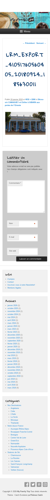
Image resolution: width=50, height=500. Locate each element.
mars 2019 (12, 358)
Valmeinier (15, 467)
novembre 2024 (14, 311)
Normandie (15, 444)
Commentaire (15, 183)
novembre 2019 (14, 352)
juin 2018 (11, 379)
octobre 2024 (13, 314)
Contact (11, 282)
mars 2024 (12, 323)
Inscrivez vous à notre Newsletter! (21, 285)
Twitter (33, 484)
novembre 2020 (14, 338)
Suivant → (41, 43)
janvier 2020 (12, 347)
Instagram (45, 484)
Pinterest (39, 484)
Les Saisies (15, 461)
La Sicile (14, 417)
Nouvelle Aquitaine (18, 446)
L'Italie (13, 414)
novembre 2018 (14, 370)
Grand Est (15, 441)
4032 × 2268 (30, 99)
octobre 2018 (13, 373)
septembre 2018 (14, 376)
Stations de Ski (14, 452)
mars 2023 (12, 329)
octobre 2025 (13, 308)
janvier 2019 (12, 364)
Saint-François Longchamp (21, 464)
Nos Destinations (14, 405)
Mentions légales (14, 288)
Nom (11, 223)
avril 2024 (11, 320)
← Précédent (29, 43)
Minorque (14, 420)
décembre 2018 (14, 367)
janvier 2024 (12, 326)
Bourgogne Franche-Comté (21, 432)
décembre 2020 (14, 335)
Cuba (13, 411)
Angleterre (15, 408)
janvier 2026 (12, 305)
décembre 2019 (14, 349)
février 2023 (12, 332)
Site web (12, 251)
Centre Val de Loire (18, 438)
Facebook (26, 484)
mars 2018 (12, 388)
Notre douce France (15, 426)
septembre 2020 (14, 341)
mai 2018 (11, 382)
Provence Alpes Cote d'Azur (22, 449)
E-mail (11, 237)
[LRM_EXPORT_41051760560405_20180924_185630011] (25, 134)
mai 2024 (11, 317)
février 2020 (12, 344)
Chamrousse (16, 455)
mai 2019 (11, 355)
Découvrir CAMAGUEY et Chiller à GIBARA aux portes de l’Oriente (24, 102)
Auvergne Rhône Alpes (20, 429)
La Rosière (15, 458)
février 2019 (12, 361)
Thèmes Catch (36, 495)
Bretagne (14, 435)
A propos (11, 279)
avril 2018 (11, 385)
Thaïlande (15, 423)
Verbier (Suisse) (17, 470)
